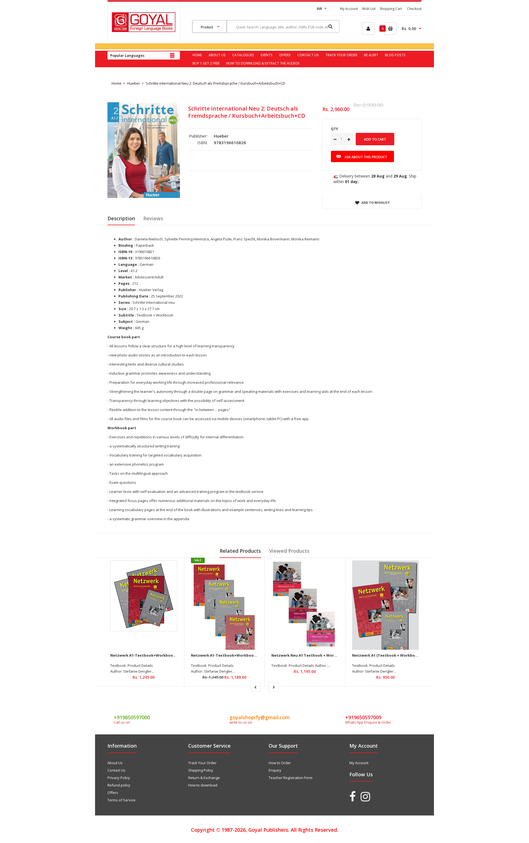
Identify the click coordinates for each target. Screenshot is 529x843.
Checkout (414, 8)
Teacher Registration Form (290, 777)
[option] (143, 150)
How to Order (280, 762)
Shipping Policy (200, 770)
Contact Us (116, 770)
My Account (349, 8)
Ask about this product (366, 157)
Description (121, 218)
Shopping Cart (391, 8)
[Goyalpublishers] (144, 30)
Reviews (153, 218)
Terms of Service (121, 800)
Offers (112, 792)
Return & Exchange (204, 777)
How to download (202, 785)
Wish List (369, 8)
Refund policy (118, 785)
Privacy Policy (118, 777)
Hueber (133, 83)
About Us (115, 762)
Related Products (240, 550)
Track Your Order (202, 762)
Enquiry (275, 770)
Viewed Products (289, 550)
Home (117, 83)
